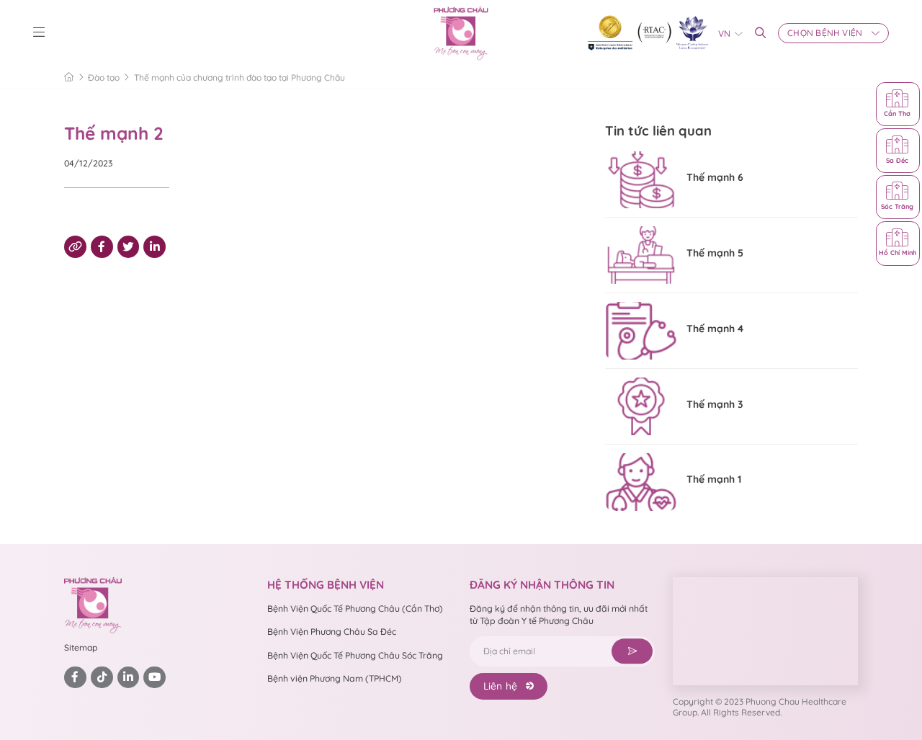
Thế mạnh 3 (714, 404)
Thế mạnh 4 (714, 328)
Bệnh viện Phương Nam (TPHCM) (334, 678)
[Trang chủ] (69, 77)
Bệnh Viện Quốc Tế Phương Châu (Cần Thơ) (355, 608)
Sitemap (80, 647)
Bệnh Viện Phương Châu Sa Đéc (331, 631)
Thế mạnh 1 (713, 479)
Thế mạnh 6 (714, 177)
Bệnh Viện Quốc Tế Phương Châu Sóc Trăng (355, 655)
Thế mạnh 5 (714, 252)
